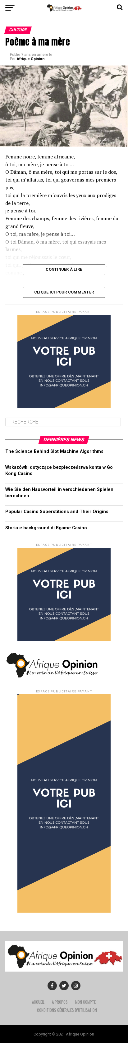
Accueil (38, 1002)
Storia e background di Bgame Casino (46, 528)
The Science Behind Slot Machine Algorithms (54, 451)
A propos (60, 1002)
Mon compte (85, 1002)
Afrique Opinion (30, 59)
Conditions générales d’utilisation (67, 1010)
